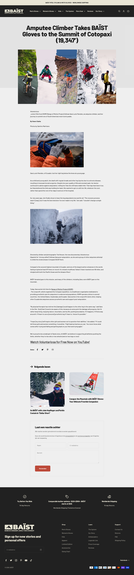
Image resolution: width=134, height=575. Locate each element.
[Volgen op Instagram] (16, 560)
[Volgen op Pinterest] (21, 560)
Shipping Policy (120, 540)
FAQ (116, 537)
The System (70, 11)
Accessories (66, 548)
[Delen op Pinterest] (48, 350)
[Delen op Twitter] (42, 350)
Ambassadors (93, 537)
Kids (59, 11)
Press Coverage (93, 544)
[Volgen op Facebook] (6, 560)
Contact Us (118, 529)
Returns (117, 533)
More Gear (79, 11)
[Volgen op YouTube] (26, 560)
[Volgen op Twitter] (11, 560)
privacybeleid (70, 436)
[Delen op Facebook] (37, 350)
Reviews (90, 11)
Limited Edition (67, 544)
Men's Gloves (34, 11)
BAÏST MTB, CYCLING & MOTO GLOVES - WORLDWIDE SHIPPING (67, 3)
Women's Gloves (48, 11)
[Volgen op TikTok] (31, 560)
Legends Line (93, 540)
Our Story (99, 11)
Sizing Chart (66, 551)
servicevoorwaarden (84, 436)
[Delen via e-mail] (53, 350)
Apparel (64, 540)
